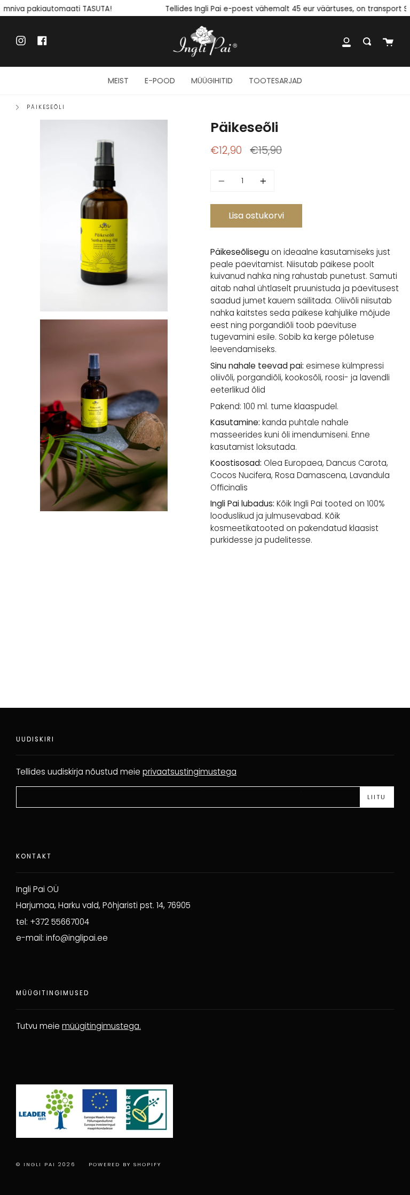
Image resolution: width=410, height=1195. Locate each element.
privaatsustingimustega (189, 771)
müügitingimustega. (101, 1026)
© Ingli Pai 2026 (45, 1164)
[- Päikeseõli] (223, 181)
